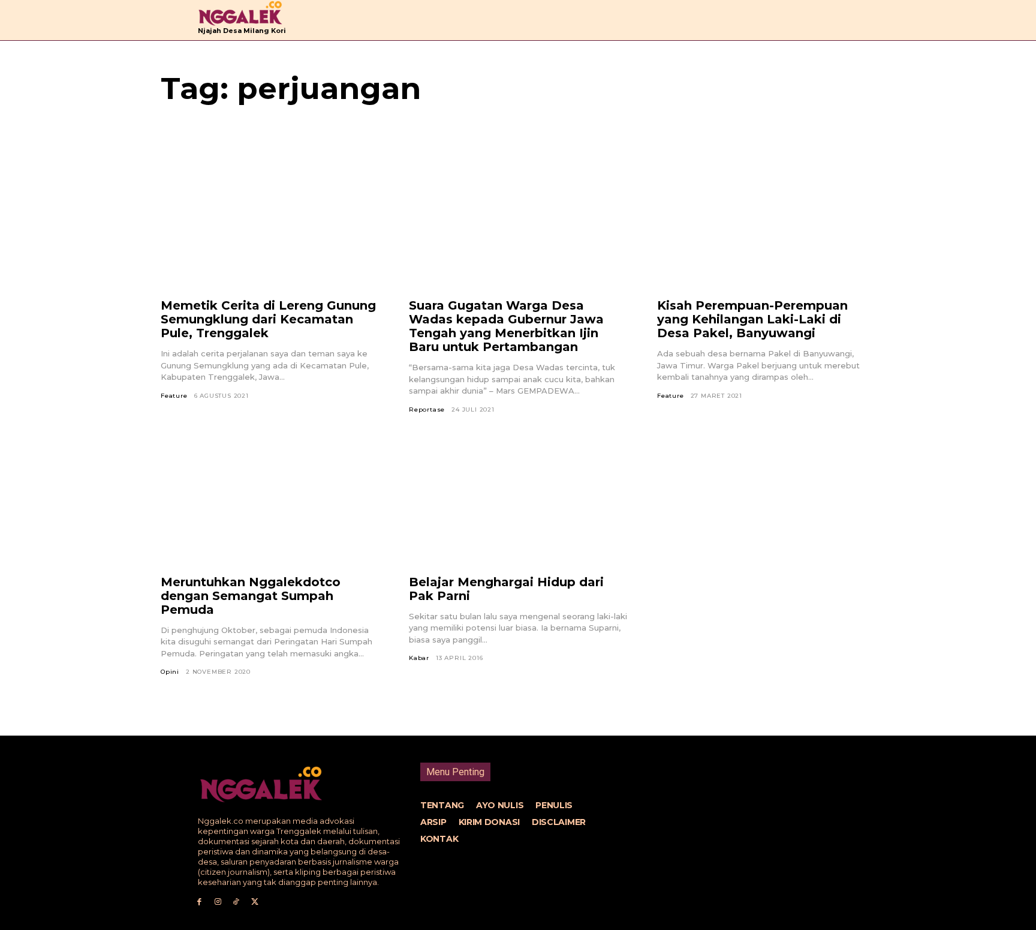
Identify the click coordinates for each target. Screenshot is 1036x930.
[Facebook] (199, 902)
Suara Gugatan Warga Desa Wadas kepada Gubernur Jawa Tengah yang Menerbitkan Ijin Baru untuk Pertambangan (506, 326)
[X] (254, 902)
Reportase (427, 409)
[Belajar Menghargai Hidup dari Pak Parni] (518, 503)
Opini (170, 672)
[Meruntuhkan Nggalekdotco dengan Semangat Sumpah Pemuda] (270, 503)
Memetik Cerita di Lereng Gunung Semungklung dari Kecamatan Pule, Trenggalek (268, 319)
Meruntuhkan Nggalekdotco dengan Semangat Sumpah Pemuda (251, 596)
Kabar (419, 658)
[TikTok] (236, 902)
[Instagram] (218, 902)
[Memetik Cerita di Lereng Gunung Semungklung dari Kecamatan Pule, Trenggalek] (270, 227)
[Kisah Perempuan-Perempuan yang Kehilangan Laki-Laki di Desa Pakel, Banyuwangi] (766, 227)
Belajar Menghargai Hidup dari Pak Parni (506, 589)
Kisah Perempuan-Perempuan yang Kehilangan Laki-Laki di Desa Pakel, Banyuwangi (752, 319)
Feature (174, 396)
